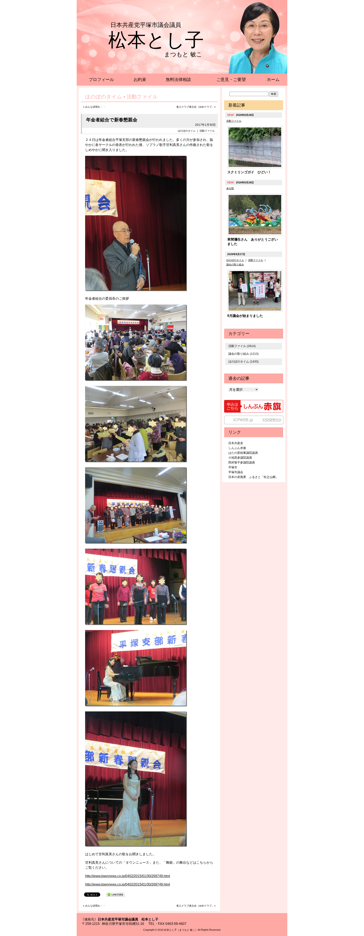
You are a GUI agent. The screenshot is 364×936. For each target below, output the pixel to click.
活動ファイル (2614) (242, 346)
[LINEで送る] (115, 894)
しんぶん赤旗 (237, 448)
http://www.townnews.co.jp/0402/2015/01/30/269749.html (127, 876)
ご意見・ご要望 (231, 79)
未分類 (230, 188)
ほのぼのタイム (186, 130)
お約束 (140, 79)
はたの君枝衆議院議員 (243, 452)
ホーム (273, 79)
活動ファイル (207, 130)
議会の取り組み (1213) (243, 353)
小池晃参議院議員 (240, 457)
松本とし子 (156, 40)
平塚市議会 (235, 472)
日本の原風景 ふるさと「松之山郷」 (253, 477)
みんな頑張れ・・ (95, 106)
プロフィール (101, 79)
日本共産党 (235, 443)
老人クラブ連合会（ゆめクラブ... (195, 106)
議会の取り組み (235, 264)
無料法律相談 (178, 79)
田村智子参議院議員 (241, 462)
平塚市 (232, 467)
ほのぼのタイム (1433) (243, 361)
